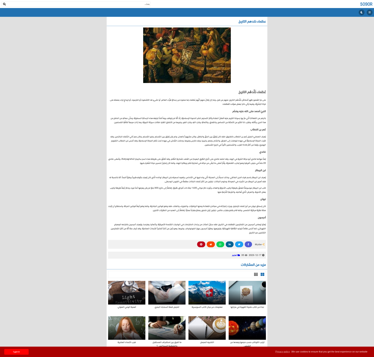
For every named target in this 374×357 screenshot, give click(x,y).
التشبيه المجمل (207, 342)
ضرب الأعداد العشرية (127, 342)
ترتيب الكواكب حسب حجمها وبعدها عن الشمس (247, 344)
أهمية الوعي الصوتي (127, 307)
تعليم (234, 255)
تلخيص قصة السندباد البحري (167, 307)
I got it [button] (16, 352)
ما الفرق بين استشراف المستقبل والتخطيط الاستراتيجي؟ (167, 344)
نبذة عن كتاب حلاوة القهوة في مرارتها (247, 307)
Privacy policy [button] (282, 351)
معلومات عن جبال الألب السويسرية (207, 307)
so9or (366, 4)
